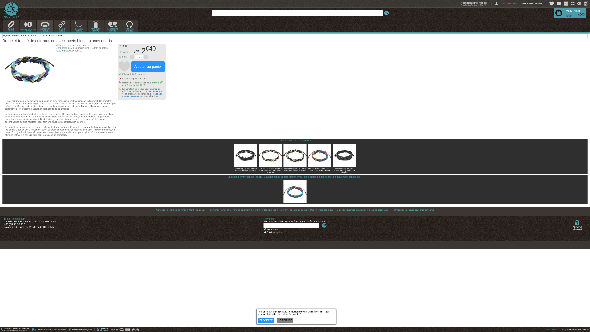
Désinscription (274, 232)
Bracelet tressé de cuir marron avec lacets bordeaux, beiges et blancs (270, 170)
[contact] (579, 4)
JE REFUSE (285, 320)
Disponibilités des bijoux (321, 210)
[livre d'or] (586, 4)
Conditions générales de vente (171, 210)
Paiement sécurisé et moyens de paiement (229, 210)
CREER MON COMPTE (531, 3)
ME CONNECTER (509, 3)
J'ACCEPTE (266, 320)
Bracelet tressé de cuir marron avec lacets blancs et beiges (295, 169)
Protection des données (264, 210)
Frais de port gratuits (379, 210)
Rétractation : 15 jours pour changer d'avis (413, 210)
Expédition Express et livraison (351, 210)
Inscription (272, 229)
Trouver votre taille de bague (293, 210)
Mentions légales (197, 210)
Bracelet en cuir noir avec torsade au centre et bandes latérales (344, 170)
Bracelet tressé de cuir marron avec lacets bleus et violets (319, 169)
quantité (123, 56)
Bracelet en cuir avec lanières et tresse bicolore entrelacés (246, 169)
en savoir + (295, 314)
